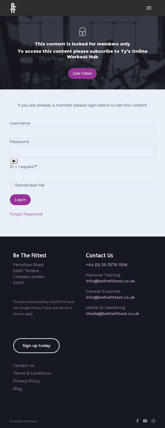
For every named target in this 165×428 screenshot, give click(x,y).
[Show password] (14, 161)
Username (20, 123)
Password (19, 141)
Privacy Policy (41, 308)
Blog (17, 388)
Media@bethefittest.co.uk (112, 313)
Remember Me (29, 185)
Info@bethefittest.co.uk (110, 281)
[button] (149, 8)
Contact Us (23, 365)
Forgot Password (26, 214)
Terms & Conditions (32, 373)
